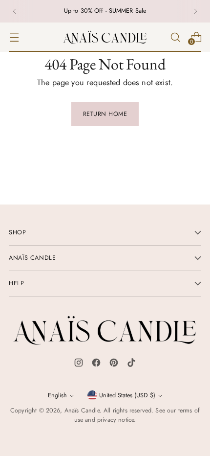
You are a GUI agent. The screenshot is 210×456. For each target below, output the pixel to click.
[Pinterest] (114, 364)
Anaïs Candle (82, 410)
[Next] (195, 11)
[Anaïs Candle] (105, 37)
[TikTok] (131, 364)
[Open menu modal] (14, 37)
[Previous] (14, 11)
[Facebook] (96, 364)
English (57, 395)
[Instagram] (79, 364)
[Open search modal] (175, 37)
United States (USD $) (127, 395)
